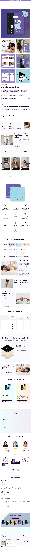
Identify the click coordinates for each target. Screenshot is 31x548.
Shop (16, 533)
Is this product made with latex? (7, 372)
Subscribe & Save (5, 98)
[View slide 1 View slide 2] (15, 163)
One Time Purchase (6, 102)
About (17, 536)
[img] (2, 482)
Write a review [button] (15, 477)
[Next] (29, 163)
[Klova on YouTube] (27, 541)
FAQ (23, 539)
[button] (2, 84)
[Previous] (1, 163)
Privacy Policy (24, 533)
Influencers (17, 539)
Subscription (24, 536)
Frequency (4, 100)
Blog (16, 535)
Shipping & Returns (25, 535)
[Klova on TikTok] (24, 541)
